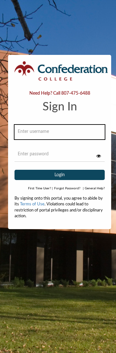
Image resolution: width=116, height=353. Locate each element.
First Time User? (40, 188)
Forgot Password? (67, 188)
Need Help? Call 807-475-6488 (59, 93)
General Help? (94, 188)
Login (59, 175)
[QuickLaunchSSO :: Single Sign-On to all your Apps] (61, 74)
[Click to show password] (99, 156)
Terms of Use (32, 204)
